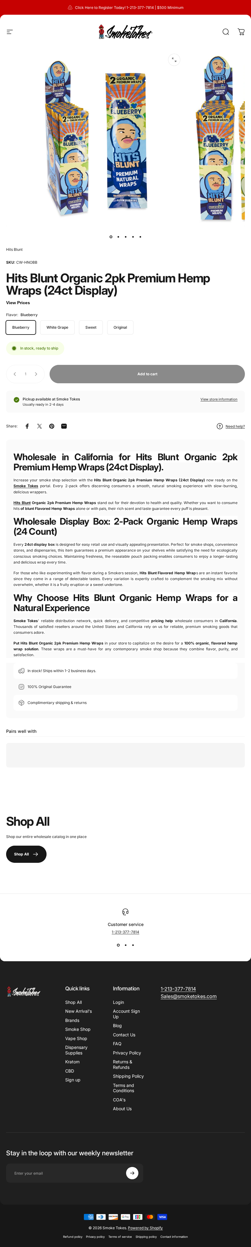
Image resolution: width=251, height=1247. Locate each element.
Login (118, 1002)
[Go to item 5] (140, 236)
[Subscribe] (132, 1173)
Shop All (73, 1002)
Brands (72, 1020)
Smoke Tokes (25, 486)
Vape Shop (76, 1038)
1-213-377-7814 (125, 932)
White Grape (57, 327)
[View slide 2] (125, 945)
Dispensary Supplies (76, 1050)
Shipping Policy (128, 1076)
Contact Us (124, 1034)
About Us (122, 1108)
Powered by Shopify (145, 1228)
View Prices (18, 302)
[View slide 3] (133, 945)
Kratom (72, 1061)
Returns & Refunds (122, 1064)
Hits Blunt (14, 249)
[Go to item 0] (110, 236)
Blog (117, 1025)
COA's (119, 1099)
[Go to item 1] (118, 236)
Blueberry (20, 327)
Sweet (90, 327)
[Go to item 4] (133, 236)
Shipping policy (146, 1236)
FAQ (117, 1043)
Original (120, 327)
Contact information (174, 1236)
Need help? (235, 426)
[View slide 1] (118, 945)
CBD (69, 1070)
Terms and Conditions (123, 1088)
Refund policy (72, 1236)
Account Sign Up (126, 1013)
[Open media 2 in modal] (174, 60)
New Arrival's (78, 1011)
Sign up (73, 1079)
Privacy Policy (127, 1052)
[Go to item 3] (125, 236)
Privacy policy (95, 1236)
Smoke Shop (78, 1029)
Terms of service (120, 1236)
